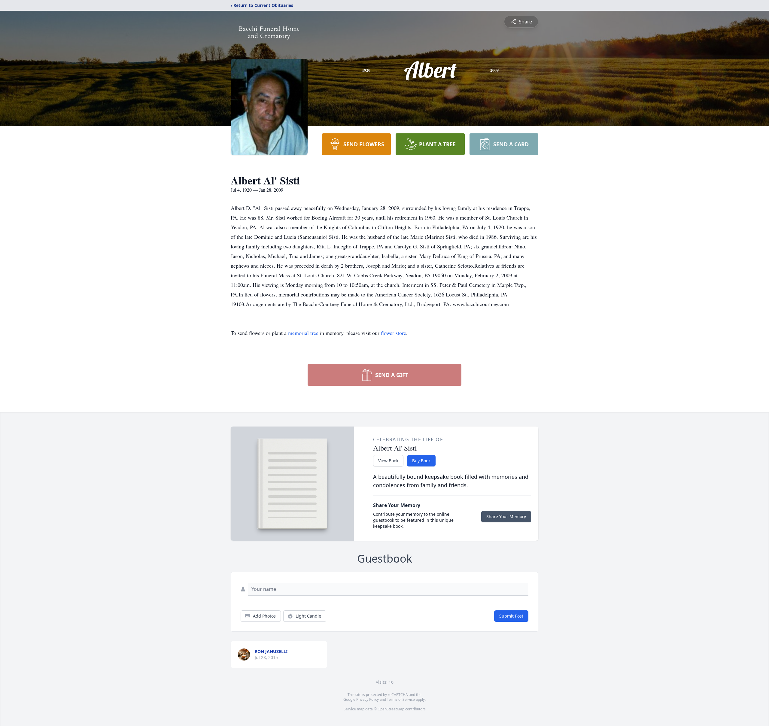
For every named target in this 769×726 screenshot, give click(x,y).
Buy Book (421, 460)
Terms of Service (401, 699)
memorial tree (303, 332)
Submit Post (511, 616)
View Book (388, 460)
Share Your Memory (506, 516)
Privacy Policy (367, 699)
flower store (393, 332)
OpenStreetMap (391, 709)
